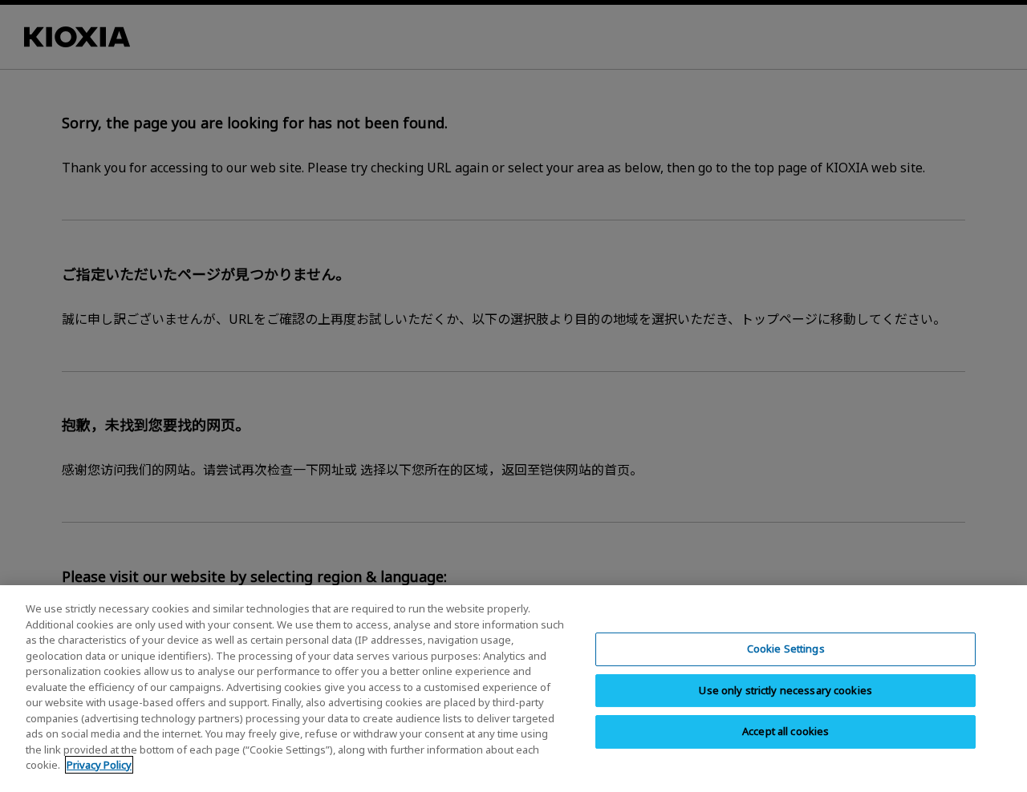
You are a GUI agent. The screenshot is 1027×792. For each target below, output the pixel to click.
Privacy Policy (99, 765)
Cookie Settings (786, 648)
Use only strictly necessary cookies (785, 690)
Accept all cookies (785, 731)
